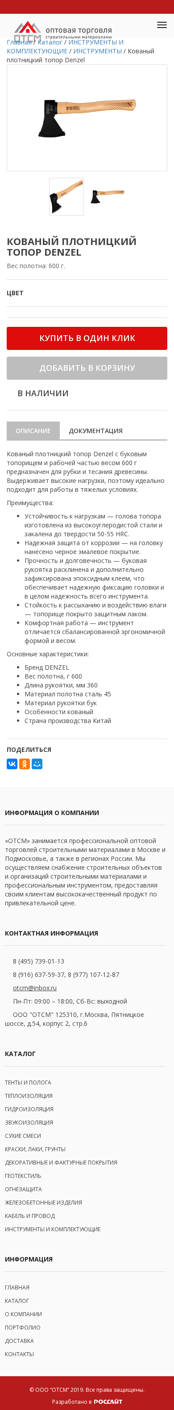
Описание (33, 430)
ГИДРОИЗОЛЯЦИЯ (29, 1109)
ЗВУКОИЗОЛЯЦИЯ (29, 1122)
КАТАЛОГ (17, 1301)
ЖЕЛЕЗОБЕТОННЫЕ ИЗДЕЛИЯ (43, 1202)
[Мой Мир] (37, 764)
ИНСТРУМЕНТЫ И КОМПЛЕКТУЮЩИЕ (52, 1229)
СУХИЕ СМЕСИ (23, 1136)
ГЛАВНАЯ (17, 1287)
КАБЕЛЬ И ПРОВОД (30, 1216)
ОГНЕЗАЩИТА (23, 1189)
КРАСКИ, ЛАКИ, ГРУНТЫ (35, 1149)
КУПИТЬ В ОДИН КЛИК (87, 338)
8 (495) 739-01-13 (38, 961)
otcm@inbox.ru (35, 988)
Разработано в (72, 1402)
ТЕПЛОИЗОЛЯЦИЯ (29, 1096)
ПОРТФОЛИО (23, 1327)
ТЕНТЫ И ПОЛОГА (28, 1082)
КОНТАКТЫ (19, 1354)
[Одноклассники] (24, 764)
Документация (96, 430)
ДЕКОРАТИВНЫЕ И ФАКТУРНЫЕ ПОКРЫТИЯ (61, 1162)
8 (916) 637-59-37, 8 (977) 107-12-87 (66, 974)
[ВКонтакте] (12, 764)
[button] (141, 26)
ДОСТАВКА (19, 1341)
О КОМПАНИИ (23, 1314)
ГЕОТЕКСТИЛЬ (23, 1176)
